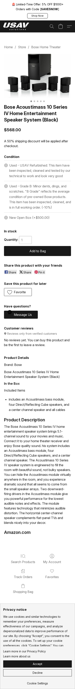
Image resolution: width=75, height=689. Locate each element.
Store (22, 47)
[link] (37, 682)
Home (8, 47)
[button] (37, 15)
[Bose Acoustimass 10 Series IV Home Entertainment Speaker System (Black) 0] (37, 76)
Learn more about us (16, 656)
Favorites (52, 577)
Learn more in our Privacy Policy (24, 651)
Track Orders (23, 577)
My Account (52, 562)
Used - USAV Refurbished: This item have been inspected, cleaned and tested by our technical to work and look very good (39, 170)
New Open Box (29, 218)
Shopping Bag (23, 592)
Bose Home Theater (46, 47)
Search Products (23, 562)
